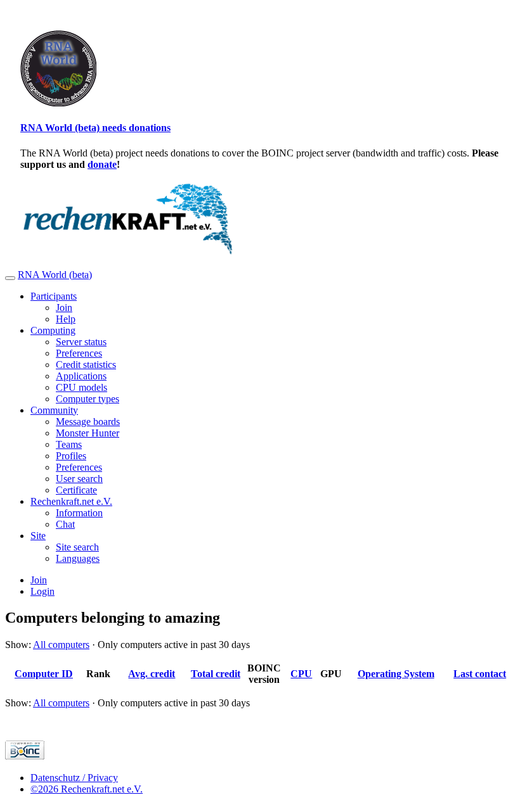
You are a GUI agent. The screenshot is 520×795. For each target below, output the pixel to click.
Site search (77, 547)
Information (79, 512)
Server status (81, 341)
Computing (52, 330)
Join (64, 307)
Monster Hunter (87, 433)
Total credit (215, 673)
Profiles (71, 455)
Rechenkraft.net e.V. (71, 501)
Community (54, 410)
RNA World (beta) (55, 274)
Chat (65, 524)
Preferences (79, 353)
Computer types (87, 398)
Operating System (396, 673)
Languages (78, 558)
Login (42, 591)
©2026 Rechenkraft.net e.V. (86, 789)
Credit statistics (86, 364)
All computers (61, 644)
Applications (81, 376)
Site (38, 535)
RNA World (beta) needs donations (95, 127)
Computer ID (44, 673)
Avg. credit (151, 673)
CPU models (81, 387)
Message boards (88, 421)
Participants (53, 296)
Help (65, 319)
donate (102, 164)
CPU (301, 673)
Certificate (76, 490)
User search (79, 478)
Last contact (479, 673)
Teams (69, 444)
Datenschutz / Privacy (74, 777)
